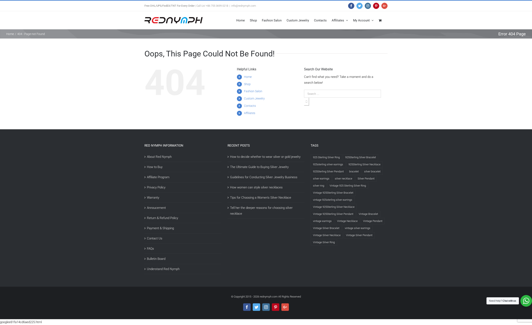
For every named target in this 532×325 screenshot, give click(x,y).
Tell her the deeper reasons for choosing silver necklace (261, 210)
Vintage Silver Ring (324, 242)
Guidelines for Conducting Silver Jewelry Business (263, 177)
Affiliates (249, 113)
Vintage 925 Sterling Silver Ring (348, 185)
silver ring (318, 185)
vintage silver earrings (357, 228)
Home (248, 76)
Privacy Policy (156, 187)
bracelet (354, 171)
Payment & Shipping (160, 228)
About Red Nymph (159, 157)
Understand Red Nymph (163, 269)
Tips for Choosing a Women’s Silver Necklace (260, 197)
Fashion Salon (253, 91)
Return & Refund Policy (162, 218)
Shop (247, 84)
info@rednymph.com (243, 5)
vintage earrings (322, 221)
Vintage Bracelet (368, 213)
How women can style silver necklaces (256, 187)
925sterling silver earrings (328, 164)
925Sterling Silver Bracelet (360, 157)
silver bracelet (372, 171)
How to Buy (155, 167)
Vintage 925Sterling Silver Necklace (334, 206)
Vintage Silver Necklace (327, 235)
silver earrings (321, 178)
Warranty (153, 197)
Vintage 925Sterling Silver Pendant (333, 213)
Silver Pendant (366, 178)
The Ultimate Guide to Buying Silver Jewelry (259, 167)
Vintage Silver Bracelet (326, 228)
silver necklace (343, 178)
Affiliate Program (158, 177)
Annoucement (156, 208)
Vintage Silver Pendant (359, 235)
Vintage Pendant (372, 221)
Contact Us (154, 238)
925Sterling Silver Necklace (365, 164)
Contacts (250, 105)
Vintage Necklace (347, 221)
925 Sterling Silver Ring (326, 157)
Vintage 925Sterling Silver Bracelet (333, 192)
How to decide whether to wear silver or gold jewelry (265, 157)
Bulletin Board (156, 259)
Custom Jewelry (254, 98)
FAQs (150, 248)
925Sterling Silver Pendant (328, 171)
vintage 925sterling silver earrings (332, 199)
